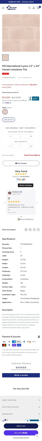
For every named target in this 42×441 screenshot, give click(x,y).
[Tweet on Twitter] (34, 229)
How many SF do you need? (21, 132)
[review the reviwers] (9, 199)
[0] (38, 8)
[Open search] (29, 8)
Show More (12, 212)
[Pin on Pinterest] (30, 229)
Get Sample (22, 163)
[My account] (34, 8)
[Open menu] (3, 8)
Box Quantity (21, 141)
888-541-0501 (15, 2)
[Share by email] (38, 229)
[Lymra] (5, 111)
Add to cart (21, 426)
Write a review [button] (21, 375)
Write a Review (25, 185)
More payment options (21, 437)
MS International (8, 77)
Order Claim (29, 2)
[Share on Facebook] (26, 229)
